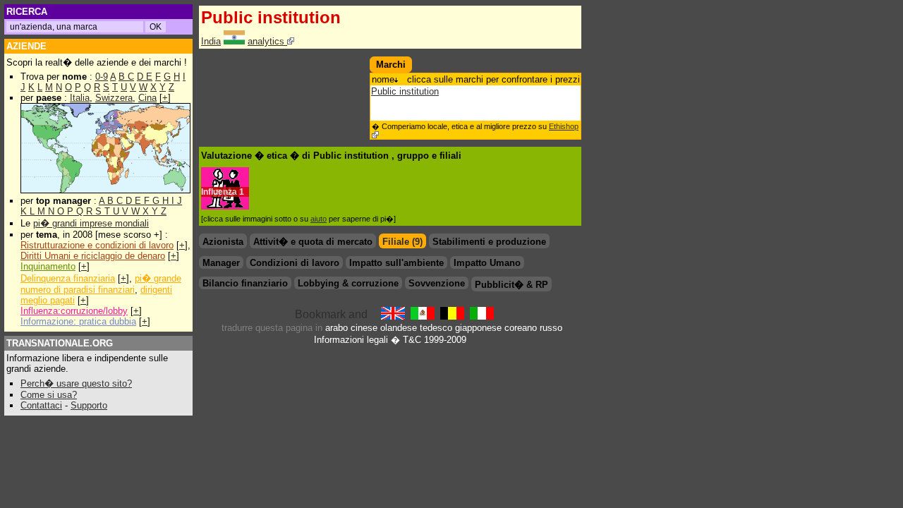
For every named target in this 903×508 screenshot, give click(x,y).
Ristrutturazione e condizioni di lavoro (97, 245)
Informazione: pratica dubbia (78, 321)
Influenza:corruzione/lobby (74, 311)
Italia (80, 97)
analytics (267, 41)
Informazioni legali (351, 339)
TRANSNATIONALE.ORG (59, 343)
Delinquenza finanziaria (67, 278)
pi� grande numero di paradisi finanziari (100, 284)
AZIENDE (26, 46)
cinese (364, 327)
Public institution (405, 91)
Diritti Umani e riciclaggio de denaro (92, 255)
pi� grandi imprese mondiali (91, 223)
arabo (336, 327)
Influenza (219, 192)
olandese (398, 327)
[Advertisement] (281, 77)
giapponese (478, 327)
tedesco (436, 327)
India (211, 41)
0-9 (101, 76)
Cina (147, 97)
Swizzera (114, 97)
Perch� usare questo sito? (76, 383)
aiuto (318, 218)
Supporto (89, 405)
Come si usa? (48, 394)
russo (551, 327)
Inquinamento (47, 266)
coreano (520, 327)
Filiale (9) (402, 241)
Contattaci (41, 405)
